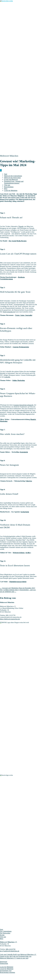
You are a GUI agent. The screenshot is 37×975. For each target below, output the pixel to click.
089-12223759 (10, 949)
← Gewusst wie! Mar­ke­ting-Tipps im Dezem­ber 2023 (17, 588)
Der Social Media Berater (18, 241)
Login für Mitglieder (6, 967)
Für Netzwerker (5, 933)
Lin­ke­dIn (7, 377)
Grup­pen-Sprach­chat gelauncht (23, 405)
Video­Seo (28, 481)
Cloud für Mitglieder (6, 969)
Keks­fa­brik (24, 452)
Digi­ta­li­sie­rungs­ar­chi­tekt (17, 582)
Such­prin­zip (24, 512)
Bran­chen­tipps (8, 187)
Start (5, 174)
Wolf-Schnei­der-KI (9, 312)
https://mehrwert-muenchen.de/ (10, 619)
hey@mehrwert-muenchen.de (9, 951)
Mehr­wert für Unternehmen (13, 176)
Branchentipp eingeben (7, 972)
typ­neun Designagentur (21, 347)
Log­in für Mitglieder (10, 190)
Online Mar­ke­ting (18, 380)
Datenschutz (4, 963)
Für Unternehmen (6, 931)
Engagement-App (6, 970)
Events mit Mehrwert (11, 179)
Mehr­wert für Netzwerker (12, 178)
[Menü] (1, 170)
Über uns (7, 185)
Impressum (3, 961)
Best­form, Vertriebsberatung (12, 278)
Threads (20, 226)
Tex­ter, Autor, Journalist (23, 315)
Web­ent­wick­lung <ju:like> (22, 553)
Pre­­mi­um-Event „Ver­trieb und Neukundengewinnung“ (13, 182)
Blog (5, 189)
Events (2, 935)
